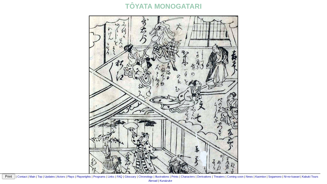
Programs (99, 176)
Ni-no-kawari (292, 176)
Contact (22, 176)
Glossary (130, 176)
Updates (49, 176)
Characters (188, 176)
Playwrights (84, 176)
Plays (70, 176)
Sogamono (275, 176)
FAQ (119, 176)
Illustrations (162, 176)
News (249, 176)
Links (111, 176)
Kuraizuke (166, 180)
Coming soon (235, 176)
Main (32, 176)
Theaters (219, 176)
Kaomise (260, 176)
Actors (61, 176)
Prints (175, 176)
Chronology (145, 176)
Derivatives (204, 176)
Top (40, 176)
